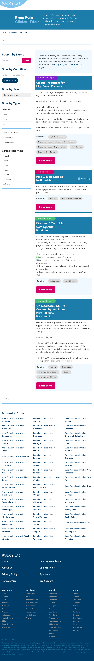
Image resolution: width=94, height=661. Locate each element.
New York (69, 64)
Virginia (42, 67)
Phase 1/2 (6, 175)
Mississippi (53, 618)
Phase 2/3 (7, 179)
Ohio (4, 621)
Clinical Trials (47, 567)
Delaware (53, 600)
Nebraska (6, 615)
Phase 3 (6, 165)
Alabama (53, 594)
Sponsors (45, 574)
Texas (51, 633)
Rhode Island (30, 615)
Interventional (8, 138)
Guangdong (58, 64)
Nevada (75, 615)
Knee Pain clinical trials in (15, 456)
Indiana (5, 597)
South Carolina (55, 627)
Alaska (75, 594)
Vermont (29, 618)
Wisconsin (6, 627)
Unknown (6, 184)
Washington (77, 627)
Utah (74, 624)
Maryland (53, 615)
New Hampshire (31, 603)
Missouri (5, 612)
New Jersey (30, 606)
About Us (7, 567)
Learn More (45, 160)
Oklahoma (53, 624)
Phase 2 (6, 161)
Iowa (4, 600)
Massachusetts (31, 600)
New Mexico (77, 618)
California (76, 600)
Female (6, 119)
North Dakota (7, 618)
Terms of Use (9, 580)
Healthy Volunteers (50, 561)
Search (26, 60)
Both (4, 124)
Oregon (75, 621)
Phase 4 (6, 170)
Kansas (5, 603)
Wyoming (76, 630)
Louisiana (53, 612)
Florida (77, 64)
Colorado (76, 603)
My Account (46, 580)
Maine (27, 597)
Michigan (6, 606)
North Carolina (55, 621)
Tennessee (53, 630)
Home (5, 561)
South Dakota (7, 624)
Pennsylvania (30, 612)
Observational (8, 142)
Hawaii (75, 606)
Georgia (52, 606)
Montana (76, 612)
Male (5, 115)
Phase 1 (6, 156)
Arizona (75, 597)
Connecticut (30, 594)
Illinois (4, 594)
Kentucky (52, 609)
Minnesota (6, 609)
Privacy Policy (9, 574)
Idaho (74, 609)
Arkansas (53, 597)
